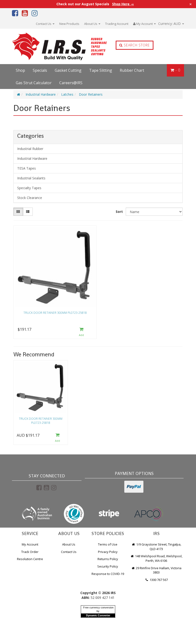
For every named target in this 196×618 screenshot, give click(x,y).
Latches (67, 94)
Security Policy (107, 566)
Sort (119, 211)
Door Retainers (91, 94)
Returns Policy (108, 559)
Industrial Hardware (41, 94)
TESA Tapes (26, 168)
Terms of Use (107, 544)
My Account (30, 544)
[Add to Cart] (81, 332)
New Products (69, 24)
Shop (20, 70)
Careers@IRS (70, 82)
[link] (39, 487)
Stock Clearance (29, 197)
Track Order (29, 552)
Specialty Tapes (29, 188)
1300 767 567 (158, 580)
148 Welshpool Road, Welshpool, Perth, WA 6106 (158, 558)
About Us (91, 24)
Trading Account (116, 24)
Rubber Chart (132, 70)
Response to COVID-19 (108, 574)
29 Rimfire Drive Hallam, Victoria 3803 (158, 570)
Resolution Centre (30, 559)
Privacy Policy (108, 552)
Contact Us (44, 24)
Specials (40, 70)
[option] (40, 403)
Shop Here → (123, 4)
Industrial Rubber (30, 148)
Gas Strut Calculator (34, 82)
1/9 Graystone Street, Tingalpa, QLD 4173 (158, 546)
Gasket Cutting (68, 70)
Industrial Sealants (31, 178)
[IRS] (46, 47)
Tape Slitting (100, 70)
